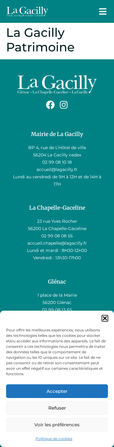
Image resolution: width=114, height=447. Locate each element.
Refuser (57, 408)
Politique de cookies (54, 438)
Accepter (57, 391)
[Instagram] (63, 104)
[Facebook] (50, 104)
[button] (105, 318)
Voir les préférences (57, 425)
